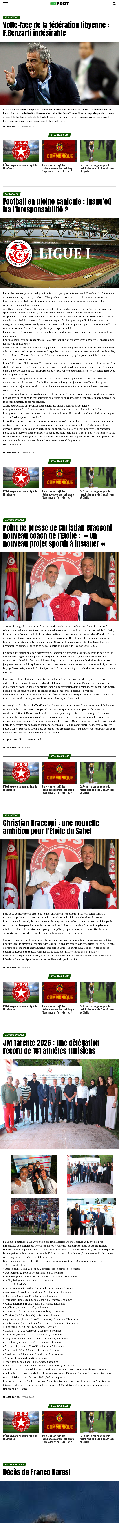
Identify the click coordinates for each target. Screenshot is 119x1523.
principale (28, 127)
